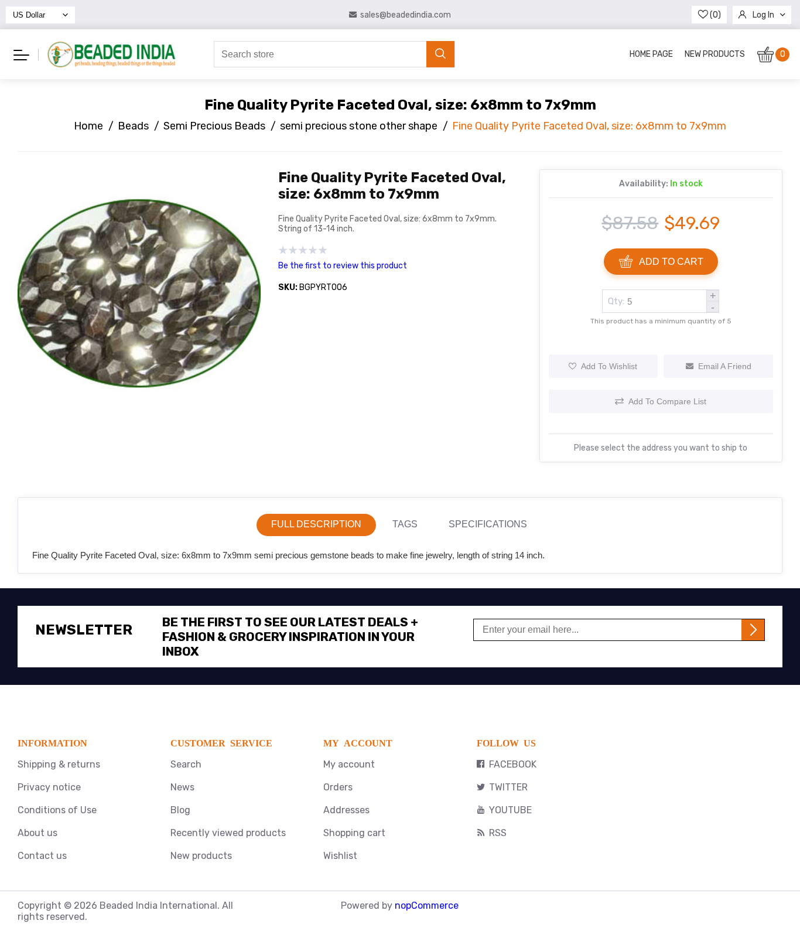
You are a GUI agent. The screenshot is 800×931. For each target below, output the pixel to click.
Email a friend (724, 366)
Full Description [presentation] (316, 524)
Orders (338, 787)
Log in (763, 15)
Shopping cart (354, 832)
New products (715, 54)
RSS (498, 832)
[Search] (440, 54)
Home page (651, 54)
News (182, 787)
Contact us (42, 855)
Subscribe (752, 629)
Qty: (616, 301)
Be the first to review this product (342, 266)
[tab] (316, 525)
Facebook (512, 764)
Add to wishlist (609, 366)
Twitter (508, 787)
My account (349, 764)
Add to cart (671, 262)
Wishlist (340, 855)
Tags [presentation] (405, 524)
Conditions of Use (57, 810)
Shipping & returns (59, 764)
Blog (180, 810)
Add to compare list (667, 401)
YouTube (510, 810)
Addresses (346, 810)
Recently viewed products (228, 832)
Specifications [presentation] (488, 524)
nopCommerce (427, 905)
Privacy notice (49, 787)
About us (37, 832)
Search (185, 764)
